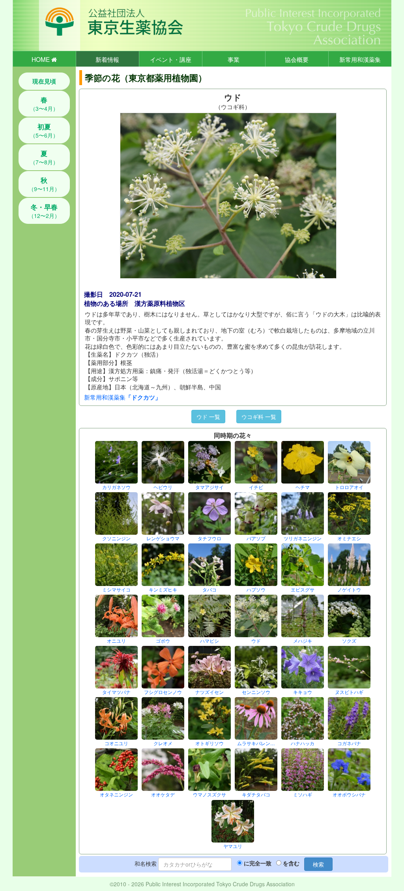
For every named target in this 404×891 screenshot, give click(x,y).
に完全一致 (257, 863)
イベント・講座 (170, 59)
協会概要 (297, 59)
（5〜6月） (44, 130)
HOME (41, 59)
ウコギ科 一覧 (258, 416)
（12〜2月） (44, 210)
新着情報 (107, 59)
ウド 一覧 (208, 416)
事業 (233, 59)
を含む (291, 863)
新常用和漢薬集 (360, 59)
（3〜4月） (44, 103)
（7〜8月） (44, 157)
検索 (318, 864)
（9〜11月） (44, 184)
